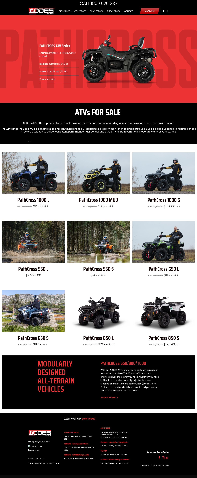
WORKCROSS (80, 11)
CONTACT (128, 11)
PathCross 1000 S (164, 200)
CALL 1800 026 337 (98, 3)
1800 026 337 (39, 458)
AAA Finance (150, 11)
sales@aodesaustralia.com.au (46, 463)
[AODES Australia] (41, 11)
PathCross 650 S (33, 338)
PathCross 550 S (98, 269)
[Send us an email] (167, 457)
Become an (157, 452)
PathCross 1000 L (33, 199)
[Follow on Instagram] (167, 11)
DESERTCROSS (96, 11)
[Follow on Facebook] (164, 11)
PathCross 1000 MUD (98, 199)
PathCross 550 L (33, 269)
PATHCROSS (64, 11)
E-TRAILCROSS (113, 11)
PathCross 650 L (164, 269)
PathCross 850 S (163, 338)
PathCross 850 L (98, 338)
